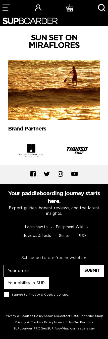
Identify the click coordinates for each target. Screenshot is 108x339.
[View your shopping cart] (70, 8)
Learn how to (36, 227)
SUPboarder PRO (26, 328)
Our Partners (83, 322)
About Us (50, 316)
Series (64, 235)
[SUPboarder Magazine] (30, 21)
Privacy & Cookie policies (48, 294)
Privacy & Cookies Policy (24, 316)
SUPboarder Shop (89, 316)
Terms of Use (63, 322)
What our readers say (78, 328)
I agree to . (40, 294)
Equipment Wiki (69, 227)
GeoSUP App (50, 328)
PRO (82, 235)
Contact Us (66, 316)
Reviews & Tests (36, 235)
